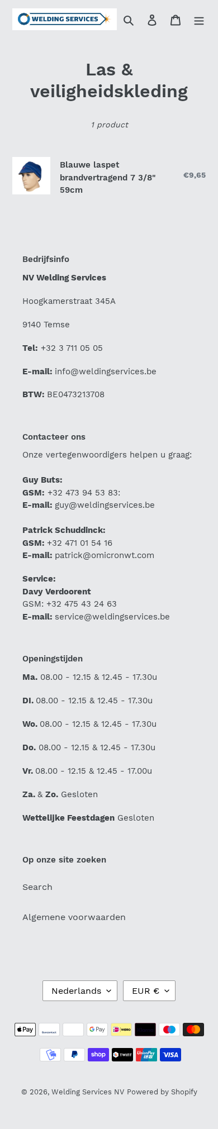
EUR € (145, 990)
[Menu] (199, 19)
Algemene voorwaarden (74, 917)
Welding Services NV (87, 1092)
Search (37, 887)
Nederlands (76, 990)
